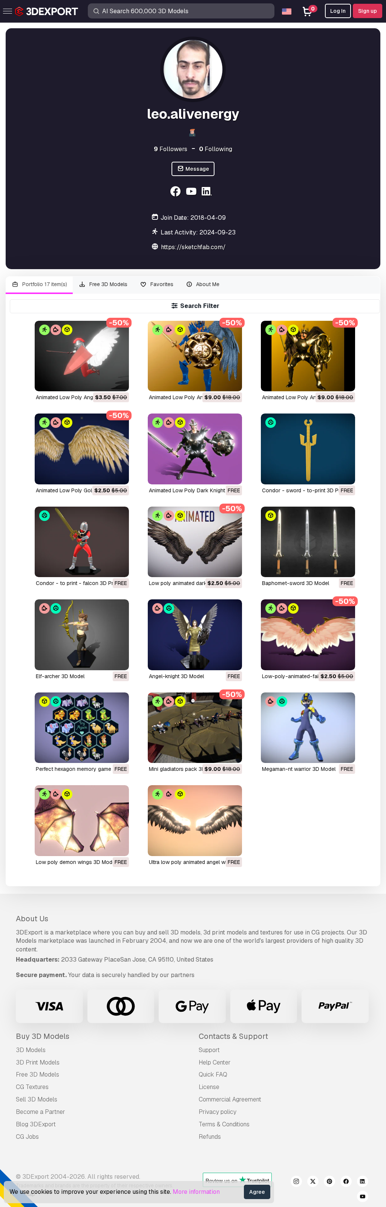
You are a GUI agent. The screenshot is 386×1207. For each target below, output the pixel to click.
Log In (338, 11)
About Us (32, 919)
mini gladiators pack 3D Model (185, 769)
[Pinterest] (329, 1182)
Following (215, 149)
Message (196, 168)
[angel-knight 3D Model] (195, 634)
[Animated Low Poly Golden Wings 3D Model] (82, 449)
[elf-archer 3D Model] (82, 634)
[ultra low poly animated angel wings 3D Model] (195, 820)
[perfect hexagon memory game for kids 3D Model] (82, 727)
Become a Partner (40, 1112)
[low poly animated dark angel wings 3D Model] (195, 542)
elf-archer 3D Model (60, 676)
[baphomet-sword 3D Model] (308, 542)
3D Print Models (38, 1062)
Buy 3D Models (42, 1036)
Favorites (161, 284)
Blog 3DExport (36, 1124)
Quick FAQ (213, 1074)
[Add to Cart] (102, 380)
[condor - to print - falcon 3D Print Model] (82, 542)
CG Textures (32, 1087)
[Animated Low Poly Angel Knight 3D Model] (82, 356)
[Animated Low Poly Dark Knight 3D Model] (195, 449)
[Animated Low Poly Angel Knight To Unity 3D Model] (308, 356)
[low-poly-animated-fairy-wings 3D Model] (308, 634)
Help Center (215, 1062)
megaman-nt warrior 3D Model (298, 769)
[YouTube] (192, 192)
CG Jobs (27, 1137)
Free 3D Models (107, 284)
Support (209, 1050)
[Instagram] (296, 1182)
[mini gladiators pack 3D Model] (195, 727)
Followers (170, 149)
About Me (207, 284)
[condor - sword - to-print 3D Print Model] (308, 449)
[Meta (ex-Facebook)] (346, 1182)
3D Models (31, 1050)
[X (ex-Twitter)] (312, 1182)
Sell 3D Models (36, 1099)
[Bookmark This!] (118, 380)
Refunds (210, 1137)
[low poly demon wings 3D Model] (82, 820)
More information (196, 1192)
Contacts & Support (233, 1036)
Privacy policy (217, 1112)
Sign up (367, 11)
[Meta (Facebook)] (176, 192)
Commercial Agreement (230, 1099)
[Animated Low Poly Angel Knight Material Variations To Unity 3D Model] (195, 356)
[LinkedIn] (208, 192)
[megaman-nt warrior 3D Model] (308, 727)
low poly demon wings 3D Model (76, 862)
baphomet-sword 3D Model (295, 583)
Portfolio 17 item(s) (44, 284)
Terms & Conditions (224, 1124)
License (209, 1087)
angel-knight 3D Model (176, 676)
